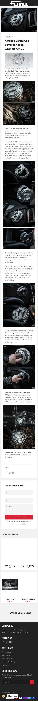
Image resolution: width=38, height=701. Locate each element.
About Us (5, 665)
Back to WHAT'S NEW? (20, 612)
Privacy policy (6, 652)
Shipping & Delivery (8, 662)
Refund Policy (6, 655)
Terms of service (7, 658)
